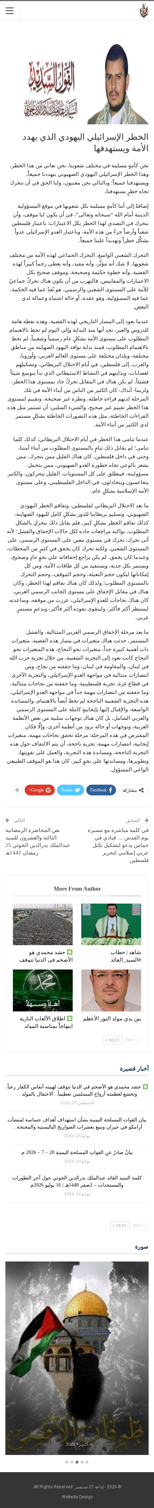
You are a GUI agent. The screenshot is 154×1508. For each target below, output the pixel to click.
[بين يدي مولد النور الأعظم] (111, 990)
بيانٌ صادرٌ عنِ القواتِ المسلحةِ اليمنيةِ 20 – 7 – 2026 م (77, 1152)
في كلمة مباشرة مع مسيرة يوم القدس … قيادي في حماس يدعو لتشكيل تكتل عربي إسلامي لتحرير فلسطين (118, 845)
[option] (77, 1359)
